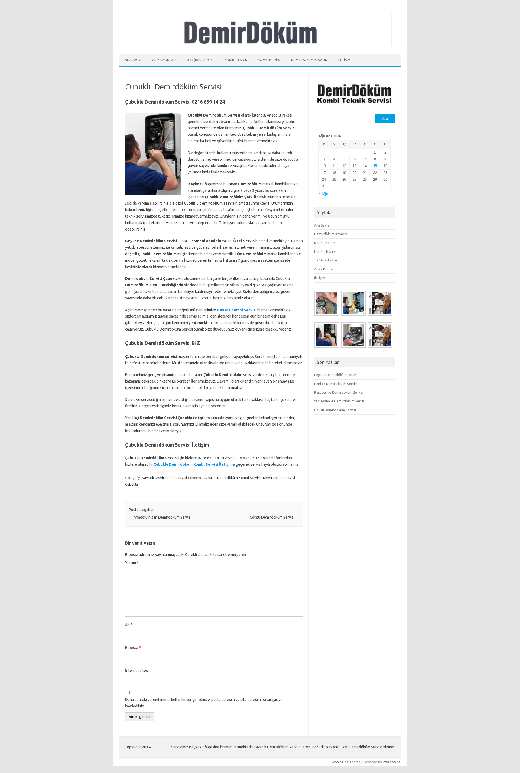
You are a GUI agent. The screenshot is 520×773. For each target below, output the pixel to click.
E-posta (133, 647)
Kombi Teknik (236, 60)
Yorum (132, 563)
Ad (128, 625)
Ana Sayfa (133, 60)
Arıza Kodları (164, 60)
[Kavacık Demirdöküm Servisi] (260, 44)
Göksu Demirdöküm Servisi (274, 517)
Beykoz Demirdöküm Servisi (336, 375)
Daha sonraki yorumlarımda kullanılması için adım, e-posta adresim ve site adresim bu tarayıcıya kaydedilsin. (203, 702)
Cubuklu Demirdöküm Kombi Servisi (232, 478)
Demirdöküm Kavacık (309, 60)
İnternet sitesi (137, 670)
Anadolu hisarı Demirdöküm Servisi (160, 517)
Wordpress (391, 762)
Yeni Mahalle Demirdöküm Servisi (339, 401)
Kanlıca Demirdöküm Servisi (335, 384)
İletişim (344, 60)
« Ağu (323, 194)
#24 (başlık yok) (200, 60)
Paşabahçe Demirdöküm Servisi (338, 392)
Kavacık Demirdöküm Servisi (164, 478)
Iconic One (340, 762)
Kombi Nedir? (269, 60)
